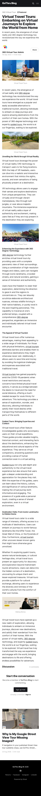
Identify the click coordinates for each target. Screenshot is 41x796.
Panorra (8, 775)
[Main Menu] (37, 3)
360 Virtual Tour (9, 12)
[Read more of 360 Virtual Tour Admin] (5, 47)
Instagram (25, 775)
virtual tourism (32, 346)
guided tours (16, 124)
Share (34, 50)
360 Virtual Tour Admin (13, 52)
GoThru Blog (9, 3)
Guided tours (8, 465)
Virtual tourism (9, 374)
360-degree (24, 93)
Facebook (16, 775)
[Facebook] (20, 771)
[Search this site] (33, 3)
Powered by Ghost (20, 779)
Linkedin (34, 775)
